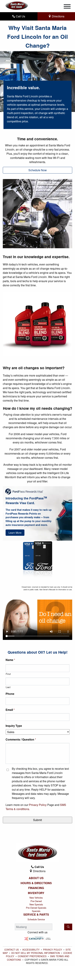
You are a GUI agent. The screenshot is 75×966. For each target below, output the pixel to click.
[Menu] (67, 7)
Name (10, 660)
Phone (10, 694)
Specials (36, 911)
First (8, 674)
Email (10, 710)
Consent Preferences (32, 956)
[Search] (68, 927)
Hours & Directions (36, 883)
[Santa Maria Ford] (17, 5)
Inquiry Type (14, 726)
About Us (36, 878)
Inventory (36, 893)
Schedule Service (36, 919)
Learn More (15, 532)
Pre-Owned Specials (36, 907)
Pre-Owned (36, 901)
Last (8, 687)
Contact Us (12, 949)
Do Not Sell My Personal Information (36, 953)
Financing (36, 888)
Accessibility (31, 949)
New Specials (36, 904)
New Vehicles (36, 897)
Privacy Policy (38, 805)
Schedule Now (37, 170)
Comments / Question (21, 739)
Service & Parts (36, 914)
